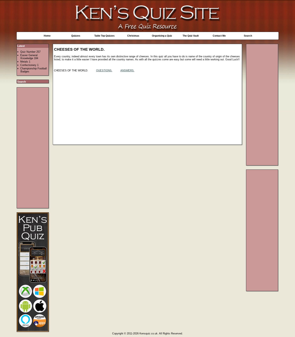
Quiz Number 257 (30, 51)
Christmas (133, 36)
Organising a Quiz (162, 36)
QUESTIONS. (104, 70)
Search (248, 36)
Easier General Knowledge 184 (29, 57)
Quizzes (75, 36)
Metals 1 (25, 61)
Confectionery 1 (29, 65)
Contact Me (219, 36)
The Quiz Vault (191, 36)
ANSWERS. (127, 70)
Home (47, 36)
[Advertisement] (33, 147)
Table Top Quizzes (104, 36)
